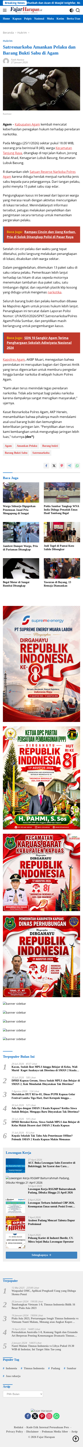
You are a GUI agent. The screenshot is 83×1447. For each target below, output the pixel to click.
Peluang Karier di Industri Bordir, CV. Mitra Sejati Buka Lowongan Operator (51, 1240)
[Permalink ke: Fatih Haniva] (6, 61)
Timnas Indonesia (34, 1368)
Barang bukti (50, 445)
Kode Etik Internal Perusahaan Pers (47, 1427)
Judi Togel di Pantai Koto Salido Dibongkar (59, 547)
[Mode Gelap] (71, 10)
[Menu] (5, 10)
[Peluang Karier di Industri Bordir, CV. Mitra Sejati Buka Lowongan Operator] (15, 1241)
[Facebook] (28, 1416)
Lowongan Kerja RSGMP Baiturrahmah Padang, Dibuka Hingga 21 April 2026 (52, 1191)
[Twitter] (35, 1416)
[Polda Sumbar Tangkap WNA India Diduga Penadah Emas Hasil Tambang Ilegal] (62, 492)
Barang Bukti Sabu (16, 452)
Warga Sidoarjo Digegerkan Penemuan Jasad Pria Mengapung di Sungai (19, 510)
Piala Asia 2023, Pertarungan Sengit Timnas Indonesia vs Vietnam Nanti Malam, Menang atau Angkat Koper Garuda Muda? (45, 1320)
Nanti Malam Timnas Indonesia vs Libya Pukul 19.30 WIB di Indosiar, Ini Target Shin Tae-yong (43, 1347)
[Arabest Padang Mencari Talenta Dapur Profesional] (15, 1223)
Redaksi (18, 1427)
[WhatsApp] (56, 1416)
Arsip (74, 1431)
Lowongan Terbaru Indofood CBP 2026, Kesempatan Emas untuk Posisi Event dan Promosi (51, 1204)
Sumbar (71, 1368)
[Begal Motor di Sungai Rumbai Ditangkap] (21, 568)
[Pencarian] (78, 10)
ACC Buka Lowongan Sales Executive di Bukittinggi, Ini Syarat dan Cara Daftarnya (51, 1164)
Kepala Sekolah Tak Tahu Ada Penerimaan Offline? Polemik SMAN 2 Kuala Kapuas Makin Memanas (42, 1137)
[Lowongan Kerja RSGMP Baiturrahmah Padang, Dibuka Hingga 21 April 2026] (41, 1180)
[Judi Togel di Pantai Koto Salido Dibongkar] (62, 532)
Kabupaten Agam (27, 124)
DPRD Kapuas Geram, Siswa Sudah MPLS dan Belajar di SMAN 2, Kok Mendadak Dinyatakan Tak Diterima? (46, 1082)
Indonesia (11, 1368)
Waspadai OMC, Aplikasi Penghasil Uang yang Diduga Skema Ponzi (44, 1292)
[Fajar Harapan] (25, 10)
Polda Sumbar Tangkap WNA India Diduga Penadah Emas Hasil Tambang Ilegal (61, 510)
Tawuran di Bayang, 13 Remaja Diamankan (57, 584)
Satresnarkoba (40, 452)
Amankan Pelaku (27, 445)
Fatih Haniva (17, 59)
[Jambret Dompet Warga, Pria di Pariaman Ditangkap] (21, 532)
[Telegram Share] (69, 466)
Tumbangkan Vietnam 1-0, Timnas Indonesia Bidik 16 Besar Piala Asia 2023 (43, 1306)
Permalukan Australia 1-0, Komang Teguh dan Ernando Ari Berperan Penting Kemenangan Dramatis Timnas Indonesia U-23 (45, 1334)
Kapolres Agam (14, 359)
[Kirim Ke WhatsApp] (77, 466)
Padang (55, 1368)
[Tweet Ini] (54, 466)
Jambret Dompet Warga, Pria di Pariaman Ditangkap (20, 548)
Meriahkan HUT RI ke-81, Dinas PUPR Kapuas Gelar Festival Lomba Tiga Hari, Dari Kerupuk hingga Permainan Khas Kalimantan (43, 1096)
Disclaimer (32, 1431)
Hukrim (8, 41)
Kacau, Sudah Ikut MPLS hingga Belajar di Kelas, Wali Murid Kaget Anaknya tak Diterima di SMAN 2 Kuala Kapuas (44, 1068)
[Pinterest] (42, 1416)
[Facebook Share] (46, 466)
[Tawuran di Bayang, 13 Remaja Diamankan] (62, 568)
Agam (8, 445)
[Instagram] (49, 1416)
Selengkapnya (40, 1255)
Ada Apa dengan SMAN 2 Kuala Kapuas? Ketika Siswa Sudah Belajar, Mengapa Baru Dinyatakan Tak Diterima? (45, 1110)
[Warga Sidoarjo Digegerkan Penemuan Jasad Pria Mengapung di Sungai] (21, 492)
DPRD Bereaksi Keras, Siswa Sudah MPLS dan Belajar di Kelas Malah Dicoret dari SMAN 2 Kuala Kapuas (46, 1124)
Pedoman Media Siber (55, 1431)
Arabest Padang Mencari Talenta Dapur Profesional (51, 1222)
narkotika (54, 292)
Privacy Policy (14, 1431)
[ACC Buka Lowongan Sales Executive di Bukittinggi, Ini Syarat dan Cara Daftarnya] (15, 1165)
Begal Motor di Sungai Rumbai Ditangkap (16, 584)
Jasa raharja (13, 1376)
